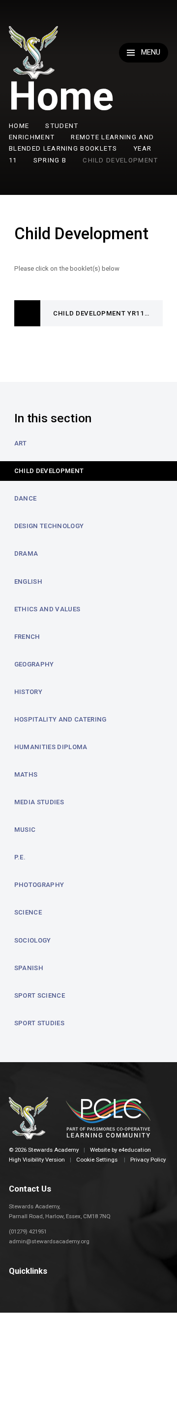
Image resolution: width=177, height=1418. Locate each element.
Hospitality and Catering (60, 719)
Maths (26, 774)
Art (20, 443)
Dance (25, 498)
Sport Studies (39, 1023)
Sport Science (39, 995)
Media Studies (39, 802)
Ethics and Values (47, 609)
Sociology (32, 940)
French (27, 636)
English (28, 581)
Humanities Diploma (51, 747)
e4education (134, 1149)
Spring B (50, 160)
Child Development (120, 160)
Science (28, 912)
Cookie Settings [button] (97, 1159)
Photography (39, 884)
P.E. (20, 857)
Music (25, 829)
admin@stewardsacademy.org (49, 1241)
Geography (34, 664)
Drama (26, 553)
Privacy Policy (148, 1159)
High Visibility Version (37, 1159)
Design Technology (49, 526)
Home (19, 125)
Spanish (28, 968)
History (28, 691)
